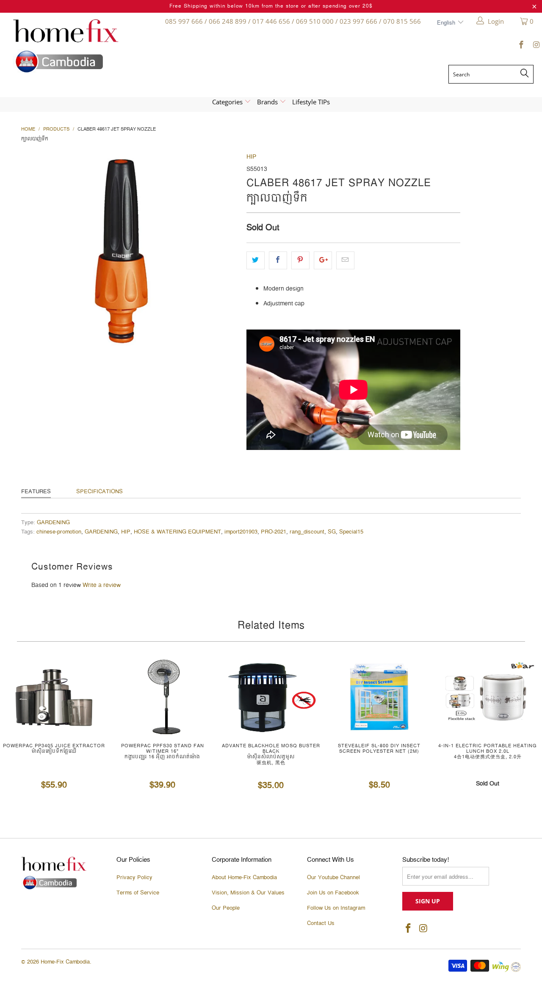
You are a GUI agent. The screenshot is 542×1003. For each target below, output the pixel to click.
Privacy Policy (134, 877)
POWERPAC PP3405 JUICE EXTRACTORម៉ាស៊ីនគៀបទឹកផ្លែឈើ (54, 697)
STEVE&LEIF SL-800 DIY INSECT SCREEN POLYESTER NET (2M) (379, 697)
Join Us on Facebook (333, 893)
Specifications (99, 491)
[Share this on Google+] (323, 260)
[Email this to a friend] (345, 260)
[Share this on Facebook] (278, 260)
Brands (268, 102)
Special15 (351, 532)
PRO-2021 (273, 532)
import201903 (240, 532)
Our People (226, 908)
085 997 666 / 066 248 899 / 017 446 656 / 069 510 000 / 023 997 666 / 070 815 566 (293, 21)
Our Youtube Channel (333, 877)
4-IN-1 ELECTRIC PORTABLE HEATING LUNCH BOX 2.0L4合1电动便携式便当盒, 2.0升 (488, 697)
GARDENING (53, 523)
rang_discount (307, 532)
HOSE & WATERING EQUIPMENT (177, 532)
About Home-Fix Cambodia (244, 877)
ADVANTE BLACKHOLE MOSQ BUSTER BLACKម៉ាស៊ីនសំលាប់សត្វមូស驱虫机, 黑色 (271, 697)
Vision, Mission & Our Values (248, 893)
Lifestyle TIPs (311, 102)
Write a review (102, 585)
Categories (228, 102)
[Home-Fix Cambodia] (76, 46)
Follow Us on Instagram (336, 908)
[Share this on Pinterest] (300, 260)
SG (332, 532)
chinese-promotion (58, 532)
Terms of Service (137, 893)
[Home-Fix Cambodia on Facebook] (521, 46)
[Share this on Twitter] (255, 260)
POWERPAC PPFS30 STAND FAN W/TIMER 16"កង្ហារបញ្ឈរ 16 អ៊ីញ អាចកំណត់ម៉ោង (163, 697)
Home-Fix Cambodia (65, 962)
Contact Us (321, 923)
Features (36, 491)
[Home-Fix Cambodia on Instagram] (535, 46)
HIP (251, 156)
